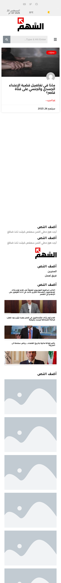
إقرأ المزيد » (50, 100)
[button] (55, 39)
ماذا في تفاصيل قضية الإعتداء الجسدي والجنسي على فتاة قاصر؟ (32, 89)
